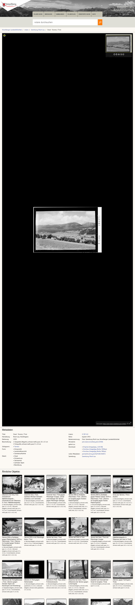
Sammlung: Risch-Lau (38, 30)
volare (26, 30)
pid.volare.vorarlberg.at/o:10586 (92, 442)
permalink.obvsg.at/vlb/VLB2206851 (94, 454)
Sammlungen (60, 14)
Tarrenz (16, 446)
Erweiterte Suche (84, 14)
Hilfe (94, 14)
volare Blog (71, 14)
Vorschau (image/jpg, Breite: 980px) (94, 451)
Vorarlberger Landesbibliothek (12, 30)
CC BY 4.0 (85, 434)
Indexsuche (48, 14)
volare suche (38, 14)
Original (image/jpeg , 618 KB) (93, 447)
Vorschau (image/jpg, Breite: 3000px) (95, 449)
